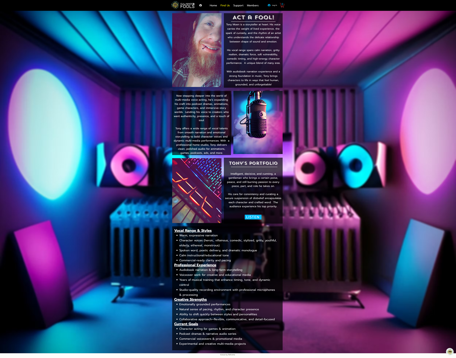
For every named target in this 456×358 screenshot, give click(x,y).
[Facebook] (200, 5)
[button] (282, 5)
